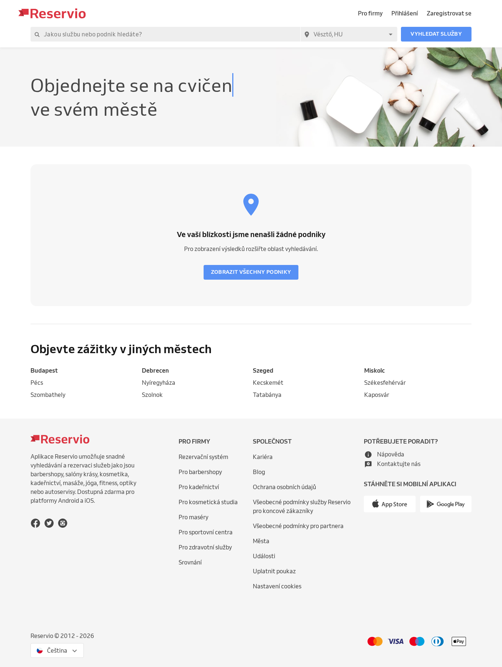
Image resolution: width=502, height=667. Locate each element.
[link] (84, 371)
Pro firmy (370, 13)
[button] (436, 34)
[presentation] (57, 650)
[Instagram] (63, 523)
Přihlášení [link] (404, 13)
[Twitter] (49, 523)
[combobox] (348, 34)
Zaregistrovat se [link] (449, 13)
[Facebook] (35, 523)
